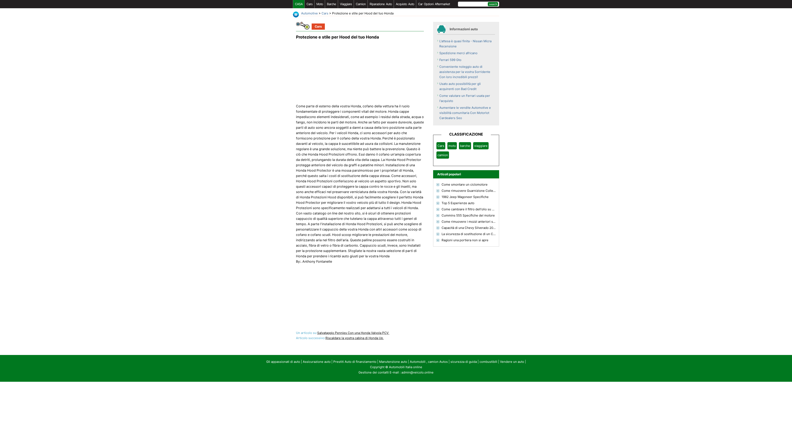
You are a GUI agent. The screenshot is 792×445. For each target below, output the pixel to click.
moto (319, 4)
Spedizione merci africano (458, 53)
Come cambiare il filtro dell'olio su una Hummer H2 (479, 209)
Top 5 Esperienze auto (458, 203)
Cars (309, 4)
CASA (299, 4)
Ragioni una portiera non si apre (465, 240)
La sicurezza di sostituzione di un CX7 (469, 234)
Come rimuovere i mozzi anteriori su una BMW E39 (479, 222)
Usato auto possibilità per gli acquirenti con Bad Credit (460, 86)
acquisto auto (405, 4)
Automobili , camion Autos (429, 362)
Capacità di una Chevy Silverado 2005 (469, 228)
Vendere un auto (512, 362)
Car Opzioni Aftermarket (434, 4)
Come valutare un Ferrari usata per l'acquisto (464, 98)
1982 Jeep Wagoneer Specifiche (465, 197)
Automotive (309, 13)
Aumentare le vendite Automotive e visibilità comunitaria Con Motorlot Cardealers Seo (465, 113)
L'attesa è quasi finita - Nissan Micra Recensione (465, 43)
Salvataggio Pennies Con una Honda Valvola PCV (353, 333)
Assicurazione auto (317, 362)
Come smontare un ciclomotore (465, 184)
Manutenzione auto (393, 362)
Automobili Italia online (405, 367)
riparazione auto (381, 4)
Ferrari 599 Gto (450, 60)
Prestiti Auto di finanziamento (354, 362)
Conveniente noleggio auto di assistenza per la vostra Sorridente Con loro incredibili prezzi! (464, 72)
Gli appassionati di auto (283, 362)
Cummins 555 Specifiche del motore (468, 215)
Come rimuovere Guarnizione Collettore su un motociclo (483, 191)
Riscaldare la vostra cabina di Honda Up (354, 338)
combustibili (488, 362)
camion (361, 4)
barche (331, 4)
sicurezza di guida (463, 362)
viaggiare (346, 4)
